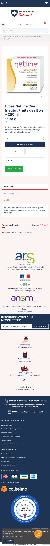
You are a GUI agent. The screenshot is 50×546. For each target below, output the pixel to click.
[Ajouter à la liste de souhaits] (15, 151)
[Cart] (44, 24)
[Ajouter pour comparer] (35, 151)
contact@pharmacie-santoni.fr (9, 465)
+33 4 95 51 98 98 (15, 269)
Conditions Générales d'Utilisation (10, 436)
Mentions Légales (6, 440)
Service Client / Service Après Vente (11, 429)
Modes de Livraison (6, 432)
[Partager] (6, 160)
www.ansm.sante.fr (25, 311)
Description (8, 187)
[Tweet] (9, 160)
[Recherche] (46, 30)
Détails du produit (10, 193)
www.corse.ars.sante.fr (33, 269)
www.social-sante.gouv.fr (25, 291)
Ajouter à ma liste (14, 169)
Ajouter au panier (26, 144)
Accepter (8, 541)
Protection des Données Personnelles (11, 443)
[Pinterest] (11, 160)
